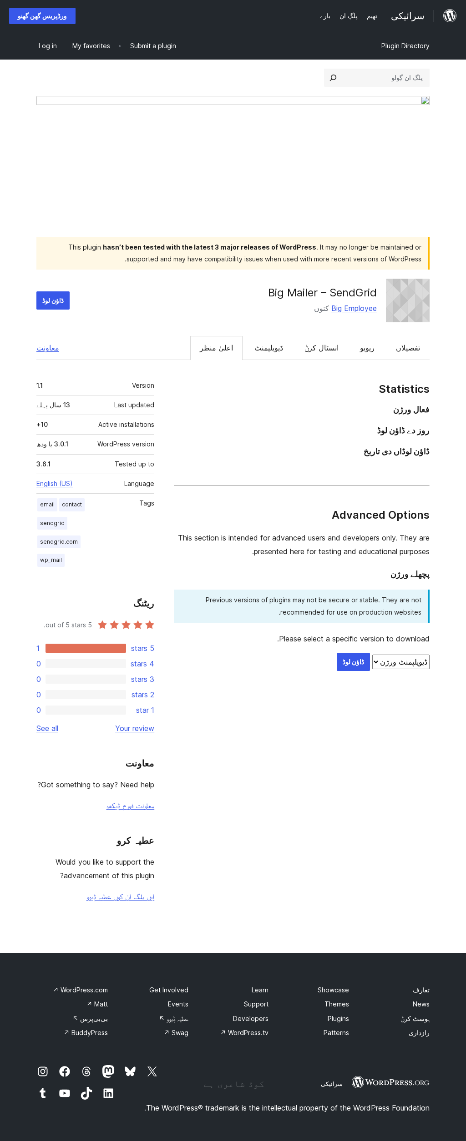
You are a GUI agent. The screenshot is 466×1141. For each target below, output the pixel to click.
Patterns (336, 1032)
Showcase (333, 990)
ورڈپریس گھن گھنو (42, 16)
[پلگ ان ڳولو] (333, 78)
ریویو (367, 347)
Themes (336, 1004)
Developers (250, 1018)
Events (178, 1004)
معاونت (47, 347)
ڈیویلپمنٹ (268, 347)
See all (47, 728)
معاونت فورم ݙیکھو (130, 805)
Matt (97, 1004)
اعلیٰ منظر (216, 347)
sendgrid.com (59, 541)
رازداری (419, 1032)
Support (256, 1004)
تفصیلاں (408, 347)
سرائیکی (332, 1083)
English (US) (54, 483)
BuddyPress (86, 1032)
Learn (260, 990)
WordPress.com (80, 990)
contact (72, 504)
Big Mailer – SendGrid (322, 292)
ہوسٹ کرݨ (415, 1018)
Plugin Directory (405, 46)
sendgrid (52, 523)
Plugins (338, 1018)
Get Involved (168, 990)
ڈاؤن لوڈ (53, 300)
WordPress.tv (244, 1032)
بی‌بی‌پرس (90, 1018)
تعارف (421, 990)
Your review (134, 728)
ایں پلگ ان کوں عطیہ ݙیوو (120, 896)
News (421, 1004)
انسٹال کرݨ (321, 347)
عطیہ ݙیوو (173, 1018)
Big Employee (354, 308)
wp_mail (51, 559)
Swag (176, 1032)
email (47, 504)
